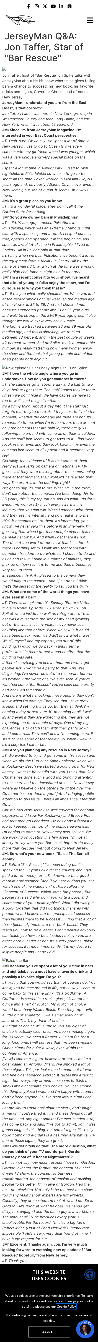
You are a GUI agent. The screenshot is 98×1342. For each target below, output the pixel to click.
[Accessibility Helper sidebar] (89, 1274)
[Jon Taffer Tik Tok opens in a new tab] (69, 6)
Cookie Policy (66, 1306)
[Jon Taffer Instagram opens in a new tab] (37, 6)
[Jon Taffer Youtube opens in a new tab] (53, 6)
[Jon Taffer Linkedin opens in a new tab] (61, 6)
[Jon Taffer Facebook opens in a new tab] (28, 6)
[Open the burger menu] (90, 20)
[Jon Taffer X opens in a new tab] (45, 6)
